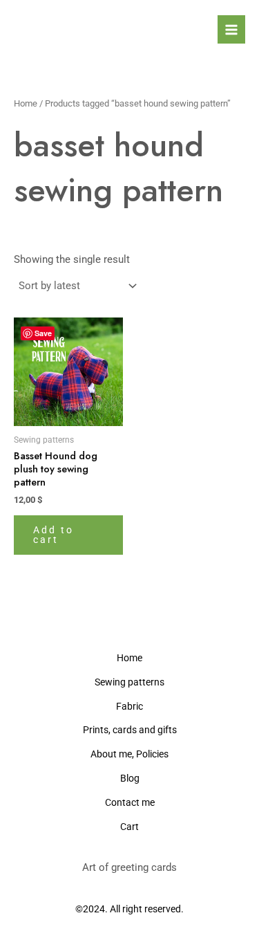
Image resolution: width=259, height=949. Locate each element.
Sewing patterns (129, 682)
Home (25, 103)
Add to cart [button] (53, 534)
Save (43, 333)
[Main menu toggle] (231, 29)
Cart (129, 826)
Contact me (130, 802)
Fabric (129, 706)
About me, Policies (129, 753)
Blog (130, 778)
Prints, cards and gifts (130, 729)
